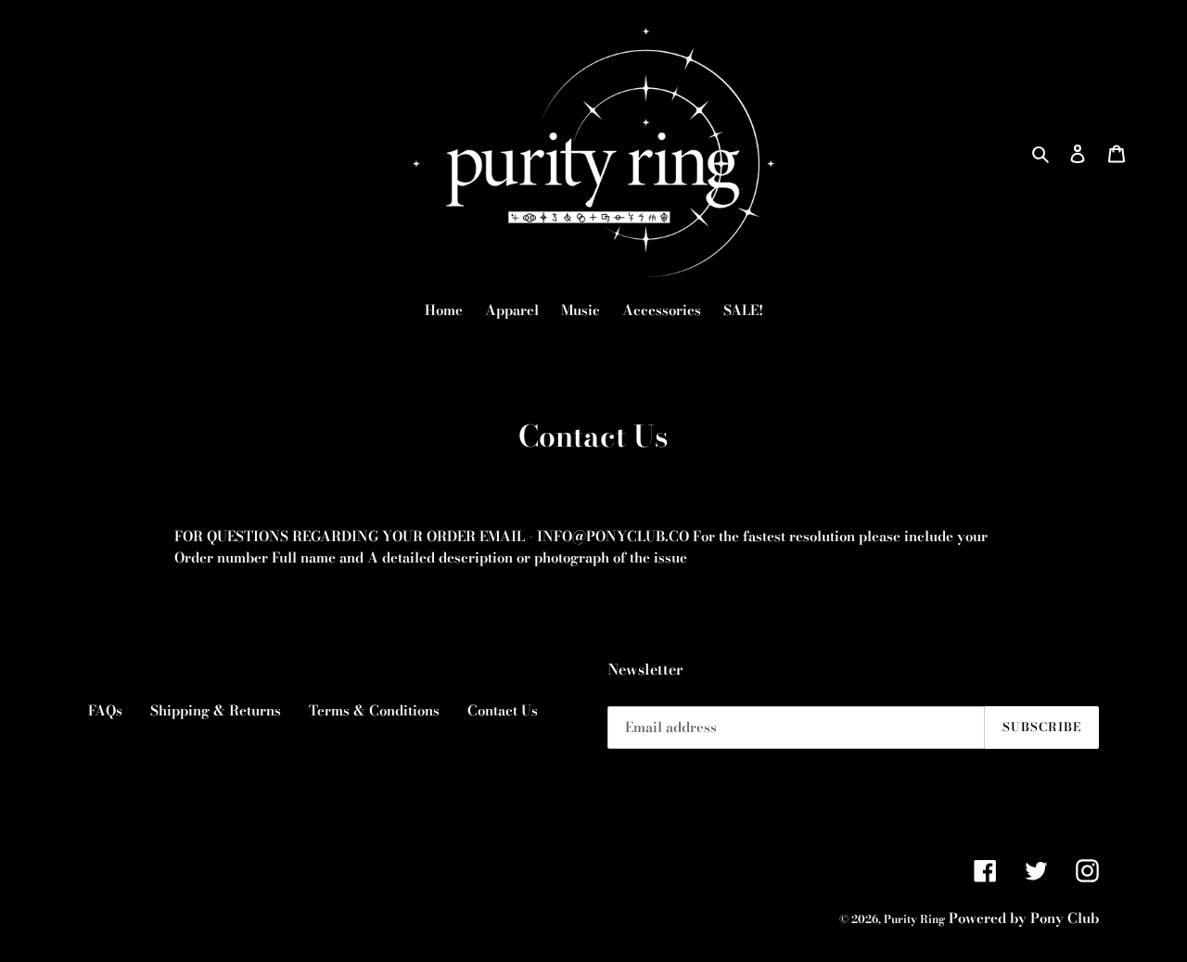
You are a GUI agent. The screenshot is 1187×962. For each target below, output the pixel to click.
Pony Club (1064, 918)
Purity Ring (914, 919)
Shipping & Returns (215, 710)
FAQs (105, 710)
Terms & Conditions (374, 710)
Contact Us (502, 710)
